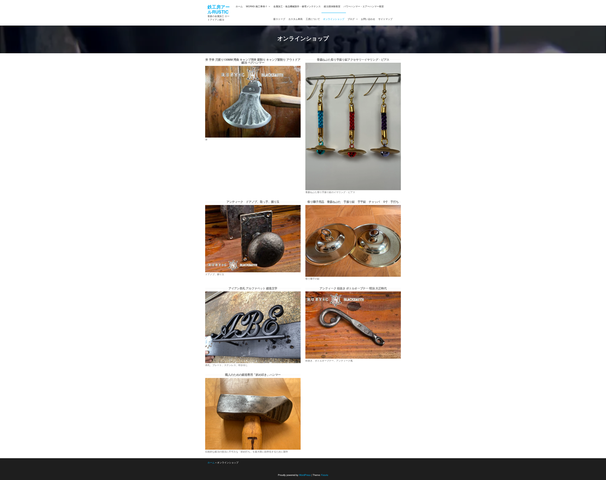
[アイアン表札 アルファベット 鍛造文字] (253, 327)
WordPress (305, 475)
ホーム (211, 462)
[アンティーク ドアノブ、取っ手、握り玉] (253, 238)
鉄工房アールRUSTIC (219, 9)
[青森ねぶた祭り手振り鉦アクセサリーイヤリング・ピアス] (353, 126)
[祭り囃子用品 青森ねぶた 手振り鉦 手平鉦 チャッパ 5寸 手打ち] (353, 240)
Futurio (324, 475)
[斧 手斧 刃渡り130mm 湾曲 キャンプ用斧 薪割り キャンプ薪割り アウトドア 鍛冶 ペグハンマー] (253, 101)
